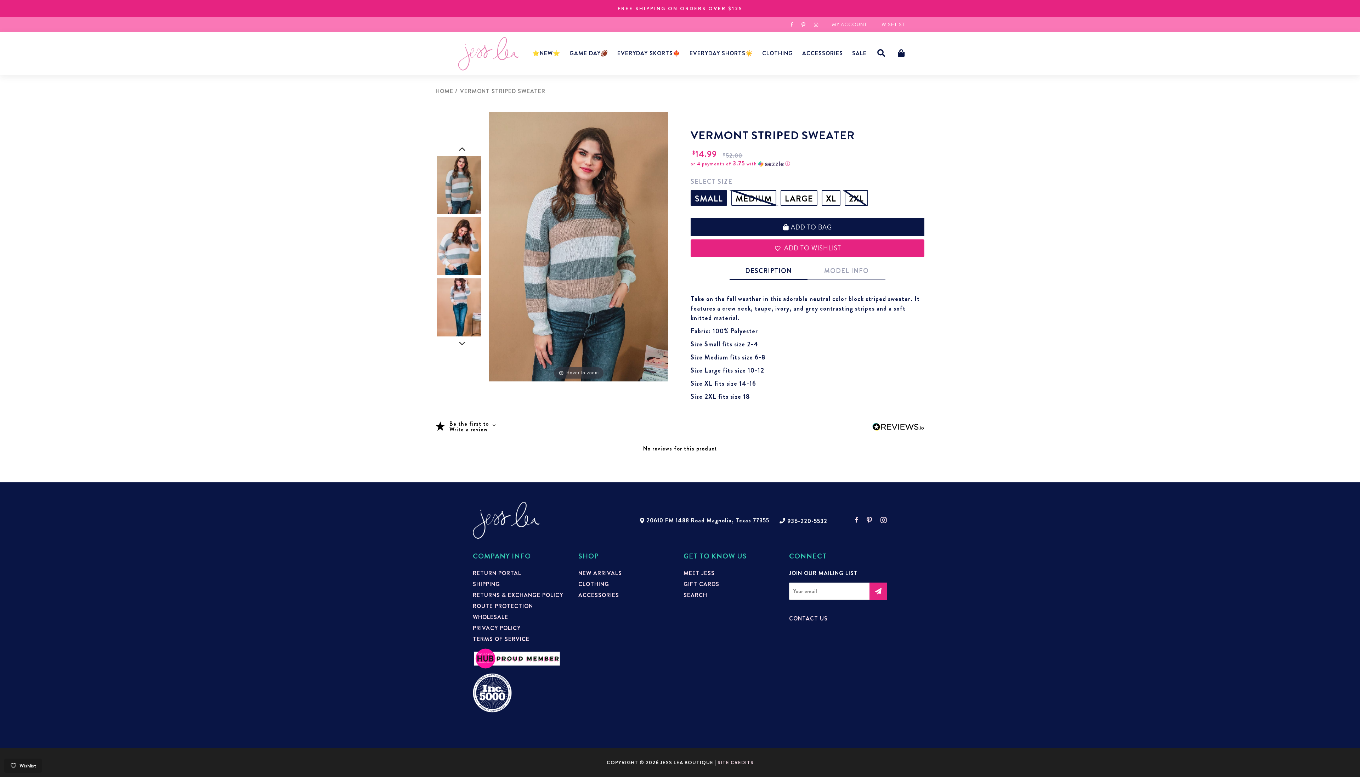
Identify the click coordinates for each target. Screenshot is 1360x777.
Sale (859, 53)
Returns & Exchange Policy (518, 595)
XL (831, 199)
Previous (462, 149)
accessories (822, 53)
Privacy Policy (497, 628)
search (695, 595)
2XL (856, 199)
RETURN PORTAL (497, 573)
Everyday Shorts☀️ (721, 53)
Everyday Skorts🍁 (648, 53)
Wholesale (490, 617)
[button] (881, 53)
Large (799, 199)
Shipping (486, 584)
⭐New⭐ (546, 53)
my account (849, 24)
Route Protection (503, 606)
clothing (593, 584)
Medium (754, 199)
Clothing (777, 53)
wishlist (893, 24)
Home (444, 91)
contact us (808, 619)
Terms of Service (501, 639)
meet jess (699, 573)
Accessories (598, 595)
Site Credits (736, 762)
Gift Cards (701, 584)
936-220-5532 (807, 521)
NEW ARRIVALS (600, 573)
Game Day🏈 (589, 53)
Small (709, 199)
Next (462, 343)
